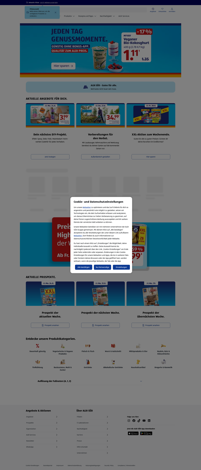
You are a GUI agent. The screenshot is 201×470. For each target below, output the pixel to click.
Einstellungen (121, 267)
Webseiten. (78, 235)
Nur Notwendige (102, 267)
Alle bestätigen (84, 267)
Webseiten (87, 207)
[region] (101, 235)
